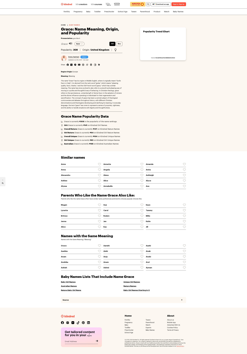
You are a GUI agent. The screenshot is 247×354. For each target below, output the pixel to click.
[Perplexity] (91, 64)
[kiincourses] (96, 4)
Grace (64, 246)
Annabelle (108, 186)
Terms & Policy (180, 346)
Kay (105, 227)
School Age (122, 12)
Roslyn (106, 216)
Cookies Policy (172, 327)
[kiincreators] (81, 4)
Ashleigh (150, 175)
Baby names (74, 25)
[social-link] (62, 322)
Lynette (64, 210)
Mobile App (171, 322)
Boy (119, 44)
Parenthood (145, 12)
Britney (64, 216)
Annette (107, 164)
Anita (148, 170)
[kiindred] (66, 4)
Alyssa (64, 186)
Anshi (148, 257)
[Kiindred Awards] (117, 4)
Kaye (148, 205)
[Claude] (99, 64)
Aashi (148, 246)
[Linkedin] (75, 64)
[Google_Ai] (95, 64)
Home (63, 25)
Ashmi (106, 268)
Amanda (149, 164)
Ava (147, 186)
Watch (166, 12)
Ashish (64, 268)
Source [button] (66, 300)
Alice (105, 181)
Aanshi (106, 246)
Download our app (162, 4)
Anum (106, 262)
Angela (106, 170)
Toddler (97, 12)
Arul (148, 262)
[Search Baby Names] (3, 184)
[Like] (99, 164)
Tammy (149, 210)
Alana (106, 175)
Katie (148, 221)
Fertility (67, 12)
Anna (63, 170)
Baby (88, 12)
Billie (148, 216)
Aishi (105, 251)
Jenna (63, 221)
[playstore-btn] (155, 4)
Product (157, 12)
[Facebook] (68, 64)
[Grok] (87, 64)
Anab (148, 251)
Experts (148, 327)
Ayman (149, 268)
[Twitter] (71, 64)
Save (78, 44)
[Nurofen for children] (137, 4)
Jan (104, 221)
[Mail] (79, 64)
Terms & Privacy (173, 330)
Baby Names (178, 12)
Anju (105, 257)
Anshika (64, 262)
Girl (112, 44)
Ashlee (64, 181)
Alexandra (65, 175)
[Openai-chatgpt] (83, 64)
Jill (147, 227)
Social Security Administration (165, 57)
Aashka (64, 251)
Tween (133, 12)
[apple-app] (153, 4)
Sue (105, 205)
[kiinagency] (109, 4)
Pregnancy (78, 12)
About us (170, 320)
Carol (105, 210)
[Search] (148, 4)
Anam (63, 257)
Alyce (148, 181)
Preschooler (109, 12)
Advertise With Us (173, 325)
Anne (63, 164)
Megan (64, 205)
